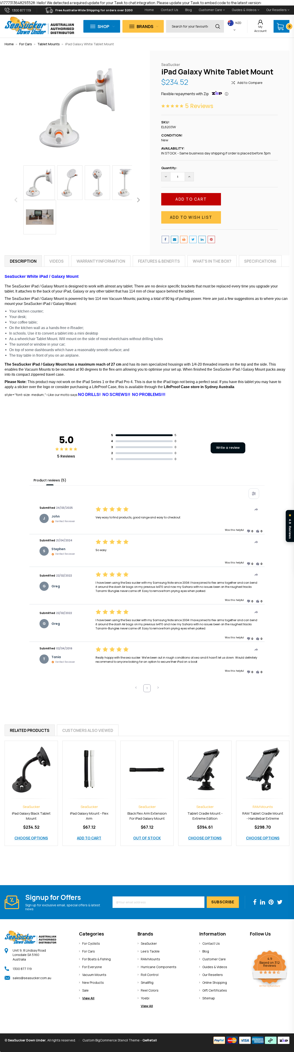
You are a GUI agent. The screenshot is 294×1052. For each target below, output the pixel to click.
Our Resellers (276, 10)
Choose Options (31, 838)
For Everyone (92, 967)
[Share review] (256, 509)
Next (138, 199)
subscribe (222, 901)
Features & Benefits (159, 261)
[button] (250, 531)
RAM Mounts (150, 959)
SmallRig (147, 982)
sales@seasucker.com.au (32, 978)
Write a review (228, 447)
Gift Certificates (214, 990)
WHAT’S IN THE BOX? (212, 261)
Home (149, 10)
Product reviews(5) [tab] (50, 480)
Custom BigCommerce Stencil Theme (111, 1040)
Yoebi (145, 998)
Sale (85, 990)
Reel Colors (149, 990)
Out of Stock (147, 838)
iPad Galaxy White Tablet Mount (89, 44)
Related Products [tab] (29, 730)
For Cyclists (91, 943)
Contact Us (169, 10)
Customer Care (211, 10)
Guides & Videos (244, 10)
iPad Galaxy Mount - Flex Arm (89, 816)
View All (88, 998)
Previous (15, 199)
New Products (93, 982)
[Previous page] (136, 688)
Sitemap (208, 998)
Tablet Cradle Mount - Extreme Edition (205, 816)
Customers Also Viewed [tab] (87, 730)
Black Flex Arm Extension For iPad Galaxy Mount (147, 816)
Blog (188, 10)
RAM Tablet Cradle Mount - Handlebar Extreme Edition (262, 818)
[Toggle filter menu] (254, 493)
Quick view (31, 764)
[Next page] (158, 688)
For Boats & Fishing (96, 959)
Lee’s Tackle (150, 951)
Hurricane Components (158, 967)
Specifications (260, 261)
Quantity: (169, 168)
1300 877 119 (22, 969)
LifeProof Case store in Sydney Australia (198, 387)
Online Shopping (214, 982)
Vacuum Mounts (94, 974)
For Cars (25, 44)
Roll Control (149, 974)
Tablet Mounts (48, 44)
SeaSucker (149, 943)
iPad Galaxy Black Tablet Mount (31, 816)
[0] (280, 26)
